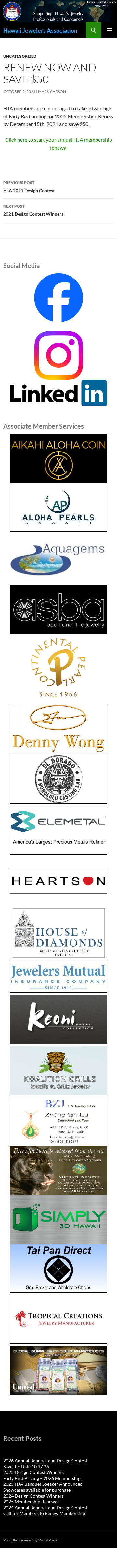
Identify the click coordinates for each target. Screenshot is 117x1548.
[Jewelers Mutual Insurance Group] (58, 976)
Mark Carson (52, 91)
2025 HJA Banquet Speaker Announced (43, 1484)
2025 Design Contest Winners (33, 1472)
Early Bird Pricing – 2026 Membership (42, 1478)
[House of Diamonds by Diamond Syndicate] (58, 933)
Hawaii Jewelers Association (40, 30)
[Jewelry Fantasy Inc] (58, 1019)
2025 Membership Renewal (30, 1501)
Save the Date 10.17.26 (26, 1466)
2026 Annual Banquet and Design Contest (45, 1460)
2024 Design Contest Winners (33, 1495)
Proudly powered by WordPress (30, 1540)
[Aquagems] (58, 558)
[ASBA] (58, 609)
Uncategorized (19, 56)
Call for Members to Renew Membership (44, 1513)
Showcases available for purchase (37, 1490)
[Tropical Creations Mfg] (58, 1319)
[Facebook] (58, 297)
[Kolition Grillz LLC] (58, 1070)
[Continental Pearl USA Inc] (58, 668)
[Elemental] (58, 830)
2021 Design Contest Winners (33, 210)
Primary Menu (109, 30)
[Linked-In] (58, 392)
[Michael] (58, 1170)
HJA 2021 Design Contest (29, 186)
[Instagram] (58, 354)
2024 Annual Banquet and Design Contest (45, 1507)
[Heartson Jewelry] (58, 881)
